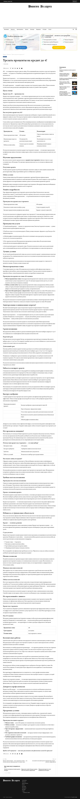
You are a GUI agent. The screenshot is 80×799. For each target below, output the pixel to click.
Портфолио (8, 44)
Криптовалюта (20, 29)
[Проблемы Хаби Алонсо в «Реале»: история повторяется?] (74, 88)
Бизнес (26, 29)
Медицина (38, 29)
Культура (32, 29)
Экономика (6, 29)
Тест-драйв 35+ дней (58, 47)
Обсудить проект (21, 47)
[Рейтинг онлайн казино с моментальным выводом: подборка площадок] (74, 75)
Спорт (49, 29)
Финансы (13, 29)
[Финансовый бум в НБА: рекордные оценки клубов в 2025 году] (74, 83)
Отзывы (13, 44)
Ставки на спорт (26, 792)
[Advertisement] (40, 17)
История (44, 29)
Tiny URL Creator (74, 797)
